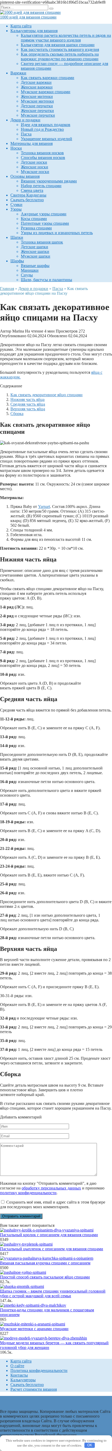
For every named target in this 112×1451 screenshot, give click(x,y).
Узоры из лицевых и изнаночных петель (57, 232)
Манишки (30, 270)
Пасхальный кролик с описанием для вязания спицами (49, 1235)
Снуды (27, 275)
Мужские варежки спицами (45, 92)
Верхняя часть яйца (27, 409)
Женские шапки (35, 251)
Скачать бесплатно (27, 200)
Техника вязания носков (42, 153)
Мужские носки (35, 171)
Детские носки (34, 162)
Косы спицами (34, 218)
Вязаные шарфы (35, 265)
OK (89, 1445)
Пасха (26, 134)
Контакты (19, 1375)
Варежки (18, 73)
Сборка (16, 413)
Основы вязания (25, 176)
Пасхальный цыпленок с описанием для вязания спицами (51, 1249)
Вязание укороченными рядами (49, 181)
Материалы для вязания (31, 143)
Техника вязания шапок (42, 242)
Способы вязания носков (43, 157)
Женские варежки (37, 87)
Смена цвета (32, 190)
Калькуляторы (23, 1380)
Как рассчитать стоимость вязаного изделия (60, 49)
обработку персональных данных (51, 1188)
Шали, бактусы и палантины (46, 279)
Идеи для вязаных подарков (45, 124)
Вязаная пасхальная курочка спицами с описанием (45, 1263)
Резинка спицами (36, 228)
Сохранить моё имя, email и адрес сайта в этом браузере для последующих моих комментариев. (52, 1204)
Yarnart (44, 506)
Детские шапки (34, 247)
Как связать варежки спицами (47, 77)
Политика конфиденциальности (38, 1370)
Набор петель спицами (41, 185)
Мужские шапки (35, 256)
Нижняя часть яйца (27, 399)
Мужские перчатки (38, 115)
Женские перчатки (37, 110)
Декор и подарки (25, 120)
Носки (16, 148)
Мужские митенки (37, 101)
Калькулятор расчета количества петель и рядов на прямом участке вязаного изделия (66, 37)
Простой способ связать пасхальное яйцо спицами (45, 1277)
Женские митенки (37, 96)
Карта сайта (21, 26)
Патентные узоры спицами (45, 223)
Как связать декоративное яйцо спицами (46, 395)
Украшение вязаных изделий (46, 139)
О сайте (17, 1366)
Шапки (16, 237)
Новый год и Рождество (42, 129)
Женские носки (34, 167)
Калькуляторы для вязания (34, 30)
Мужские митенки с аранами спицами (34, 1328)
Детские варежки (36, 82)
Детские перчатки (37, 106)
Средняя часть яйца (27, 404)
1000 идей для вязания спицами (28, 17)
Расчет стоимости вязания (33, 1389)
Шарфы (17, 261)
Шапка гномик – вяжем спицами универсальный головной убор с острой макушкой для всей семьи (52, 1293)
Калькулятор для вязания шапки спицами (58, 45)
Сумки (16, 204)
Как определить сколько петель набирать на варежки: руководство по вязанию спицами (60, 56)
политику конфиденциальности (28, 1193)
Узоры (16, 209)
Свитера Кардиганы (28, 195)
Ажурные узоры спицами (43, 214)
